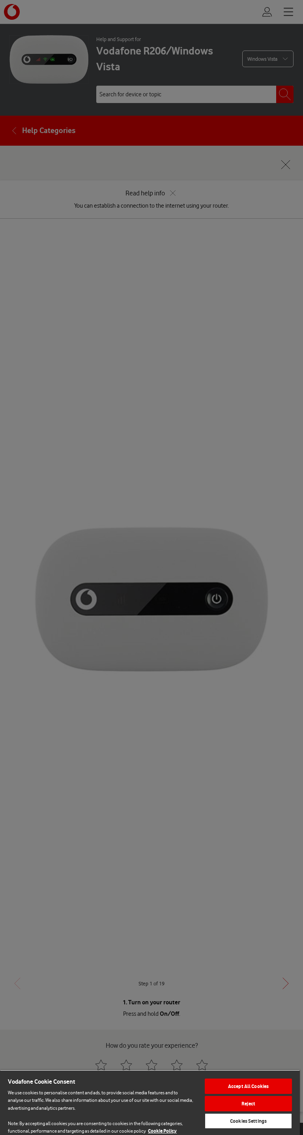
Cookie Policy (162, 1131)
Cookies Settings (248, 1121)
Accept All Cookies (248, 1086)
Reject (248, 1104)
